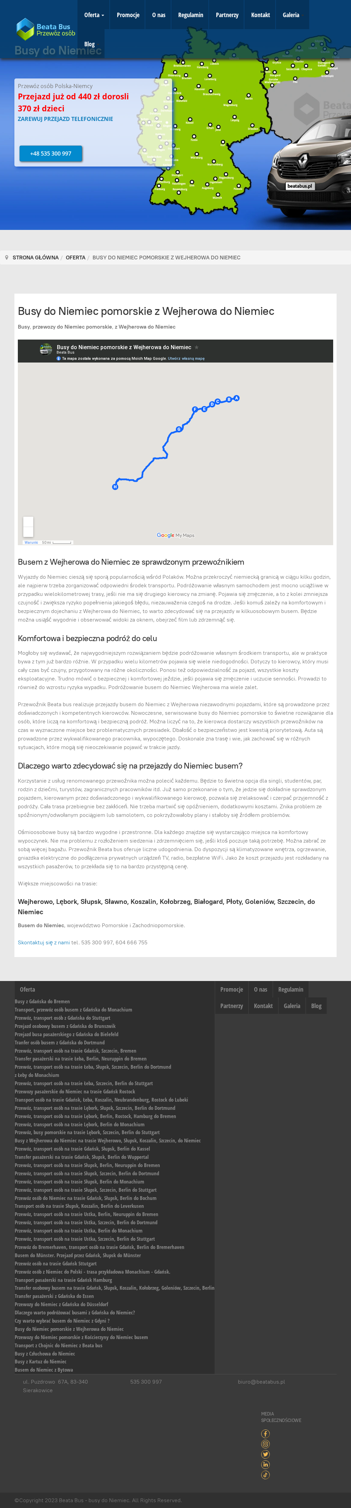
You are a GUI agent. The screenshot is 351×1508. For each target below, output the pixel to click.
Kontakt (260, 15)
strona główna (36, 257)
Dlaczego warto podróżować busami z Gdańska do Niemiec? (75, 1312)
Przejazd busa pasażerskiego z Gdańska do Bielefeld (66, 1034)
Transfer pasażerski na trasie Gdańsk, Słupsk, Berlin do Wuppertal (82, 1156)
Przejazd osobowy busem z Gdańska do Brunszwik (65, 1025)
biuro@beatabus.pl (261, 1381)
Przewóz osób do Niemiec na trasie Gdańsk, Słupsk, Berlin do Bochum (86, 1197)
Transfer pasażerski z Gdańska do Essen (54, 1295)
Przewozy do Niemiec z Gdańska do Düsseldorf (61, 1304)
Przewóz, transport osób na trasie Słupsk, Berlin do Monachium (79, 1181)
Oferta (92, 15)
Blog (90, 44)
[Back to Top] (328, 1485)
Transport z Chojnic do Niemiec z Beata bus (58, 1345)
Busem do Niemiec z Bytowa (44, 1369)
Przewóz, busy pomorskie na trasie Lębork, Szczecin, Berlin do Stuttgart (87, 1132)
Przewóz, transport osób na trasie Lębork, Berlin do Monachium (80, 1124)
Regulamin (190, 15)
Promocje (128, 15)
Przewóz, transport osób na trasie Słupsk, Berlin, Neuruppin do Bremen (87, 1165)
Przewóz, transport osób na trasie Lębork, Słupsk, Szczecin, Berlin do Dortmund (95, 1107)
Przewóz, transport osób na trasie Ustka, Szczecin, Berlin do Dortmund (86, 1222)
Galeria (292, 15)
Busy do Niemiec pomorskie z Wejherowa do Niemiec (146, 311)
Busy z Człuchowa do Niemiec (45, 1353)
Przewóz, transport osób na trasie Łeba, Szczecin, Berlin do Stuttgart (84, 1083)
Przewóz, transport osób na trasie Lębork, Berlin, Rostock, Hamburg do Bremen (95, 1116)
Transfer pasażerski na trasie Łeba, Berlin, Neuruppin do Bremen (81, 1058)
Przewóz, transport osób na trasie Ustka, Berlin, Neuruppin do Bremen (86, 1214)
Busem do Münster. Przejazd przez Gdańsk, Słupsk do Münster (78, 1255)
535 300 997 (146, 1381)
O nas (159, 15)
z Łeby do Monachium (37, 1074)
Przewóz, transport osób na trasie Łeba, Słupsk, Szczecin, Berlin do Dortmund (93, 1066)
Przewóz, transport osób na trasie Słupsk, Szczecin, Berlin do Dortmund (87, 1173)
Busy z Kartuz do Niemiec (40, 1361)
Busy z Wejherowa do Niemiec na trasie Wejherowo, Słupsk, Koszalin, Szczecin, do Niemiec (108, 1140)
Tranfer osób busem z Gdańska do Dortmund (60, 1042)
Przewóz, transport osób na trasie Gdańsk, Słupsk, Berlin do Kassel (82, 1148)
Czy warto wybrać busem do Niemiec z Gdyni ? (62, 1320)
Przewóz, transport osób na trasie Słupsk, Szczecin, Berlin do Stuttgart (86, 1189)
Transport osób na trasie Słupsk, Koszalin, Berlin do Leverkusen (79, 1205)
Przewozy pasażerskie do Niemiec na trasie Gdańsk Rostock (75, 1091)
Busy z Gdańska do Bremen (42, 1001)
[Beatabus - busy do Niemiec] (45, 29)
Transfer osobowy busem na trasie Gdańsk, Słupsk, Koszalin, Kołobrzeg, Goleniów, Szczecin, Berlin (115, 1287)
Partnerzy (227, 15)
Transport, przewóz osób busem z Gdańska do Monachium (73, 1009)
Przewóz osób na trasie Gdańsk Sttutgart (56, 1263)
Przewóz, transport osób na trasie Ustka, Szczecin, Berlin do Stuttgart (85, 1238)
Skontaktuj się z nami (44, 942)
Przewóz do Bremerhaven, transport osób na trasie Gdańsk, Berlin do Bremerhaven (99, 1246)
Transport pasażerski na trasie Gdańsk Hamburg (63, 1279)
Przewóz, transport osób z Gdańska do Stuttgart (62, 1017)
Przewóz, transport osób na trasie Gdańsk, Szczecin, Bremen (75, 1050)
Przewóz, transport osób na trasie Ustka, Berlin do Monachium (79, 1230)
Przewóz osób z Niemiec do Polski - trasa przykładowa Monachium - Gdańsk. (92, 1271)
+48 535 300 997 (50, 153)
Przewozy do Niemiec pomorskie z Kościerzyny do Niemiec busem (81, 1337)
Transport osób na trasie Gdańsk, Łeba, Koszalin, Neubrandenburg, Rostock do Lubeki (101, 1099)
